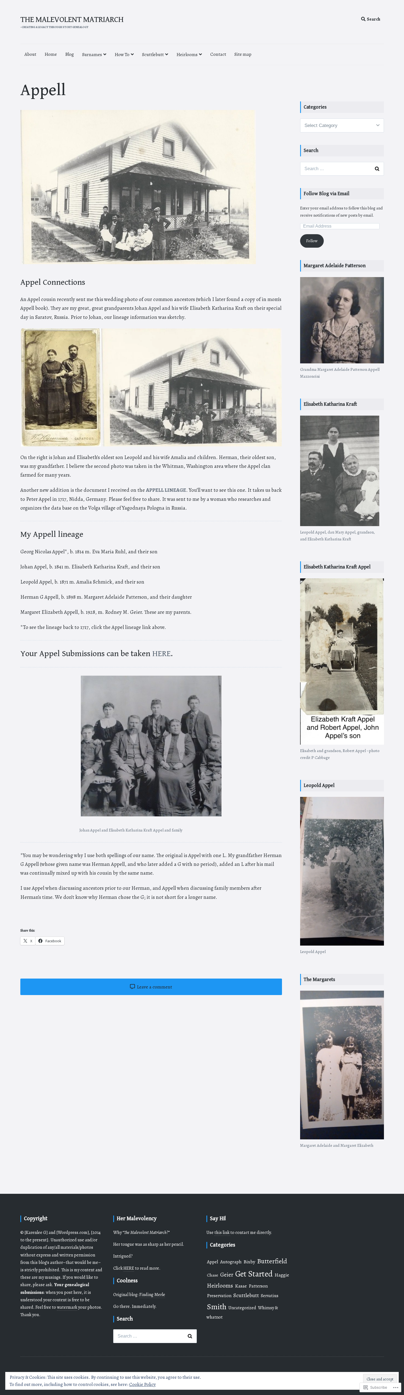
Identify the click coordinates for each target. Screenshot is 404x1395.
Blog (69, 54)
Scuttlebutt (153, 54)
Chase (212, 1275)
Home (51, 54)
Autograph (231, 1261)
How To (122, 54)
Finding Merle (152, 1295)
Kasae (241, 1286)
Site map (242, 54)
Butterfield (272, 1261)
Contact (218, 54)
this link (222, 1233)
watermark (67, 1307)
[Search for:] (342, 169)
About (30, 54)
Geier (226, 1274)
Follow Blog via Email (326, 194)
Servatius (269, 1296)
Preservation (219, 1295)
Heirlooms (187, 54)
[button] (60, 387)
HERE (161, 653)
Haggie (282, 1275)
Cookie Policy (142, 1384)
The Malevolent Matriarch (71, 19)
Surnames (92, 54)
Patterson (258, 1286)
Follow (312, 241)
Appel (212, 1261)
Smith (216, 1306)
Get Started (254, 1273)
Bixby (249, 1261)
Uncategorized (242, 1308)
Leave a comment (154, 987)
